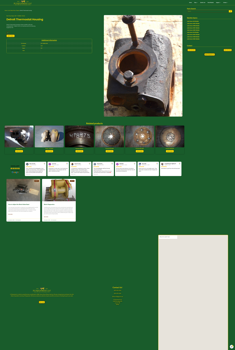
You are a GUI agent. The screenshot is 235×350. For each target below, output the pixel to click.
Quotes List (202, 2)
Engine (17, 10)
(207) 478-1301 (117, 293)
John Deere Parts (11, 10)
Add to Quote (11, 35)
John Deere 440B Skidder (193, 25)
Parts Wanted (211, 2)
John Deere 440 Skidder (193, 21)
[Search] (230, 11)
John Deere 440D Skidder (193, 30)
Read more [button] (28, 174)
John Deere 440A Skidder (193, 23)
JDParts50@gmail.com (117, 296)
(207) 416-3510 (117, 290)
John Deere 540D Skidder (193, 39)
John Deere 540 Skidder (193, 32)
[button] (180, 17)
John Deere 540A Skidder (193, 34)
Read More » (10, 214)
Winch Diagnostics (49, 204)
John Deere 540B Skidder (193, 36)
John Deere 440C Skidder (193, 28)
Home (190, 2)
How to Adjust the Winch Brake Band (18, 204)
